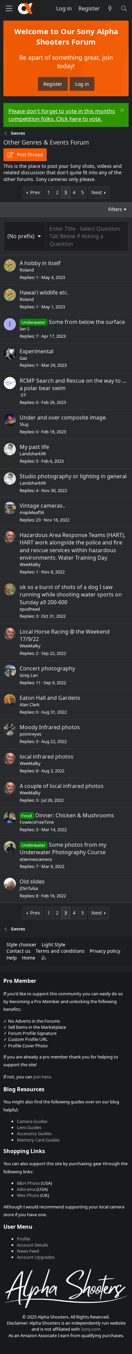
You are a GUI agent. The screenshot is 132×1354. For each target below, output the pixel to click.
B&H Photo (28, 1183)
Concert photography (47, 668)
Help (11, 957)
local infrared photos (46, 756)
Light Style (53, 944)
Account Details (32, 1245)
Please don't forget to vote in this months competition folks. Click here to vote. (61, 114)
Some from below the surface (87, 322)
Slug (24, 424)
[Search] (124, 8)
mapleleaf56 (32, 512)
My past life (34, 447)
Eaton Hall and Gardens (50, 697)
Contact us (18, 951)
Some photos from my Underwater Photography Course (63, 848)
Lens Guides (29, 1127)
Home (28, 957)
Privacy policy (105, 951)
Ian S (24, 329)
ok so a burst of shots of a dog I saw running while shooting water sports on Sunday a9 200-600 (71, 594)
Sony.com (91, 1329)
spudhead (30, 609)
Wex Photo (28, 1195)
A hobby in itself (40, 263)
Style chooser (21, 944)
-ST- (23, 395)
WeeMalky (30, 564)
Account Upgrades (35, 1257)
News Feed (28, 1251)
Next (96, 192)
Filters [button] (115, 209)
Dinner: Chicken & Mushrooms (74, 815)
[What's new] (110, 8)
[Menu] (8, 8)
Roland (27, 270)
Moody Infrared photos (50, 727)
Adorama (26, 1189)
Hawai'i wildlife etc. (44, 292)
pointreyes (30, 734)
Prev (35, 192)
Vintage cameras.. (42, 505)
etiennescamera (36, 859)
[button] (24, 236)
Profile (23, 1239)
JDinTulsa (29, 888)
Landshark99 (33, 454)
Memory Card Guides (38, 1140)
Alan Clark (30, 704)
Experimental (36, 351)
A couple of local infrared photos (62, 786)
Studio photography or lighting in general (73, 476)
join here (42, 1077)
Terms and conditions (60, 951)
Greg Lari (29, 675)
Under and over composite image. (63, 417)
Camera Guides (32, 1121)
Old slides (32, 881)
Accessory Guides (34, 1133)
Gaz (23, 358)
